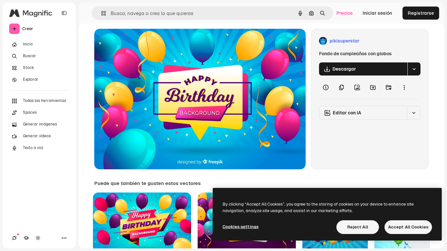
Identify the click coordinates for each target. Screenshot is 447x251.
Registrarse (421, 13)
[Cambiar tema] (38, 238)
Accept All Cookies (408, 227)
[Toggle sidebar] (64, 13)
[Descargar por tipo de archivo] (413, 68)
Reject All (357, 227)
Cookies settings (241, 226)
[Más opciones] (404, 87)
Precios (344, 13)
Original (136, 41)
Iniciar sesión (377, 13)
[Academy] (26, 238)
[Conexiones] (14, 238)
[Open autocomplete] (101, 13)
